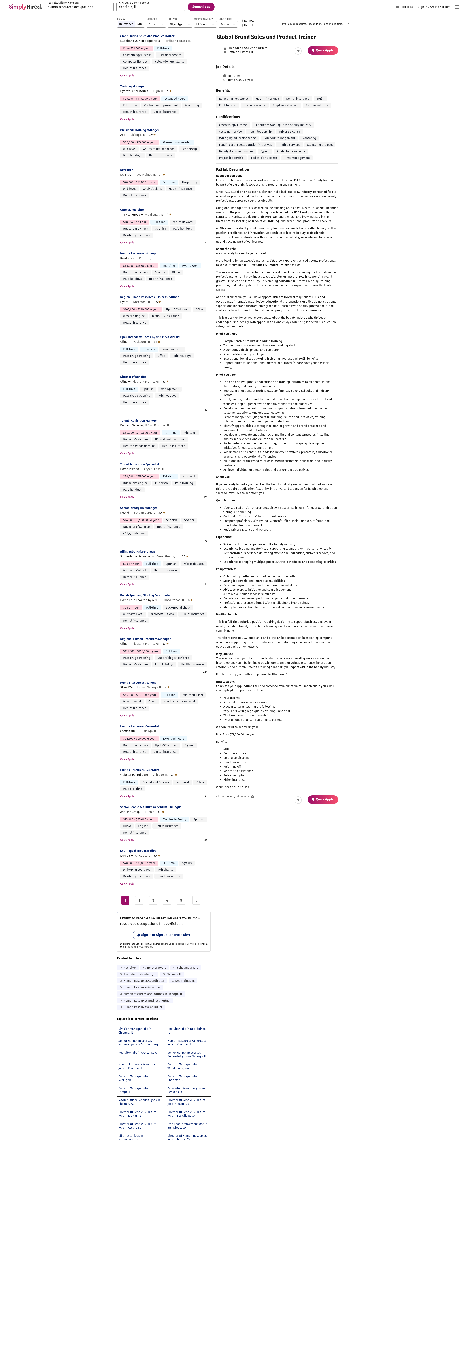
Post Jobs (407, 7)
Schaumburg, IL (187, 967)
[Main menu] (457, 7)
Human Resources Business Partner (147, 1000)
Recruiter (126, 170)
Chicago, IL (174, 974)
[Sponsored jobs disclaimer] (349, 24)
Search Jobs (201, 7)
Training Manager (132, 86)
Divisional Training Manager (139, 130)
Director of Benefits (133, 377)
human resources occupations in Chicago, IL (153, 994)
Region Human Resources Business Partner (149, 297)
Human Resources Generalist (139, 726)
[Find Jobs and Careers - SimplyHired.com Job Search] (25, 7)
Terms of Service (186, 944)
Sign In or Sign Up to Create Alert (165, 935)
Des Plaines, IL (185, 981)
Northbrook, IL (156, 967)
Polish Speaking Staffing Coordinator (145, 595)
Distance (152, 18)
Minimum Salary (203, 18)
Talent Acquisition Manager (139, 420)
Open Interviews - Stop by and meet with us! (150, 337)
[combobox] (79, 7)
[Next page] (196, 900)
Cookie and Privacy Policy (139, 947)
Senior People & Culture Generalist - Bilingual (151, 807)
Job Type (173, 18)
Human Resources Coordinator (144, 981)
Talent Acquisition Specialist (139, 464)
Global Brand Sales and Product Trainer (147, 36)
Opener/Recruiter (132, 209)
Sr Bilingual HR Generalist (138, 851)
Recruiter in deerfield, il (140, 974)
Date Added (225, 18)
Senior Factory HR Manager (138, 508)
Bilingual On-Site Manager (138, 551)
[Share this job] (298, 51)
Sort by (121, 18)
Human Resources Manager (139, 253)
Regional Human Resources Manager (145, 639)
